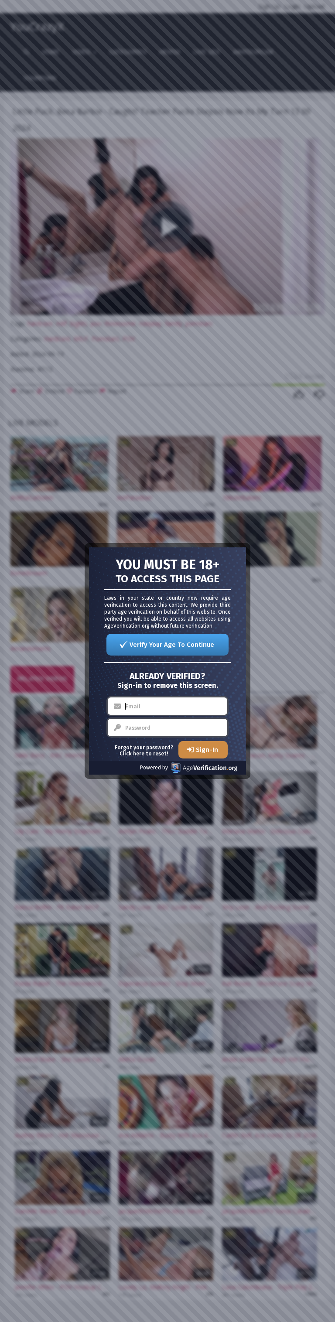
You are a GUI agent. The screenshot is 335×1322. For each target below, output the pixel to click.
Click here (132, 754)
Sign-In (207, 750)
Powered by (154, 768)
